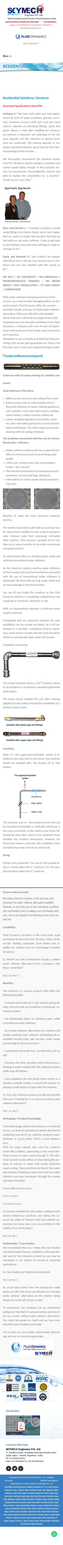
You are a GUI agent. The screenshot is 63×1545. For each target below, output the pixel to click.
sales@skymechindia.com (30, 28)
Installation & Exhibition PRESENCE (22, 22)
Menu (6, 56)
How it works (10, 1196)
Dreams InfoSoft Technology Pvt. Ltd (38, 1484)
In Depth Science (12, 1204)
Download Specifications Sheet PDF (22, 106)
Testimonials (50, 22)
